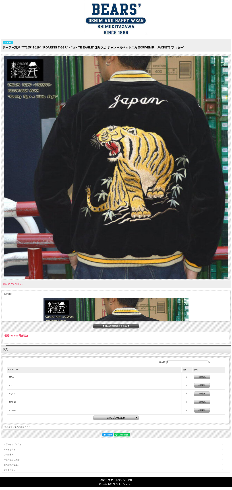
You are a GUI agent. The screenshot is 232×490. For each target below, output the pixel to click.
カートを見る (10, 449)
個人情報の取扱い (12, 465)
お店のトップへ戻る (13, 444)
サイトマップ (10, 470)
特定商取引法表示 (12, 460)
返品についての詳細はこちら (17, 427)
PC (130, 480)
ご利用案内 (9, 454)
